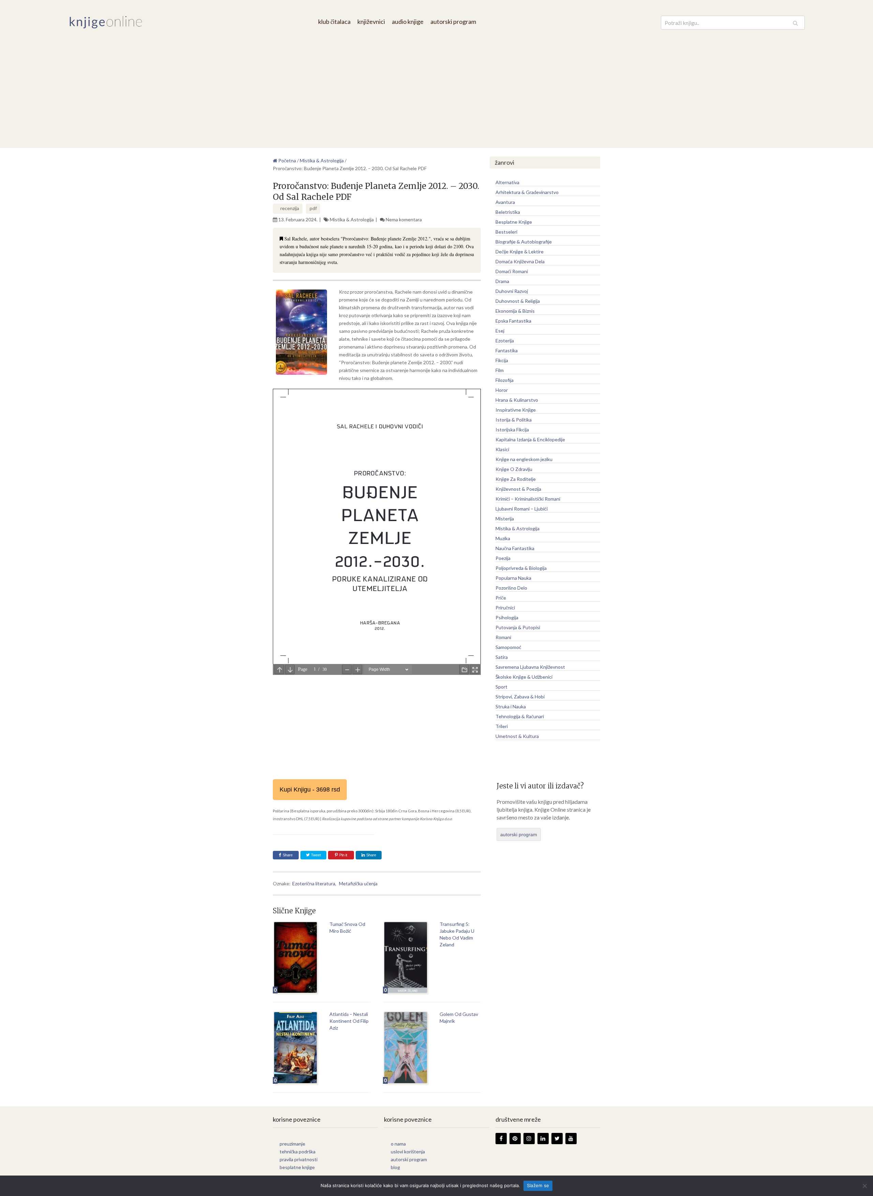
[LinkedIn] (543, 1138)
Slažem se (538, 1185)
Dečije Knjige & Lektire (519, 251)
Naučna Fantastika (514, 548)
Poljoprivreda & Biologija (521, 568)
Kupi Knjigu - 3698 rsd (310, 789)
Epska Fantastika (513, 321)
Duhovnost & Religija (517, 301)
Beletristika (507, 212)
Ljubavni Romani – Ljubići (521, 509)
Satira (501, 657)
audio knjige (408, 21)
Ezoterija (504, 340)
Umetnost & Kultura (517, 736)
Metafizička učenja (358, 883)
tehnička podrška (297, 1151)
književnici (371, 21)
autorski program (453, 21)
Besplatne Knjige (513, 222)
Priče (500, 598)
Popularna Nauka (513, 578)
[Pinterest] (515, 1138)
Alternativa (507, 182)
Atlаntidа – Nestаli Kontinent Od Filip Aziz (349, 1021)
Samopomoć (508, 647)
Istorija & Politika (513, 420)
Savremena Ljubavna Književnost (530, 667)
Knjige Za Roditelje (515, 479)
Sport (501, 687)
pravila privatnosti (298, 1159)
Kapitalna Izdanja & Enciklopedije (530, 439)
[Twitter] (557, 1138)
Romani (503, 637)
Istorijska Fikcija (512, 429)
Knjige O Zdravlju (513, 469)
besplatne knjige (297, 1167)
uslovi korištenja (408, 1151)
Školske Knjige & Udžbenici (523, 677)
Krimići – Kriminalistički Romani (527, 499)
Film (499, 370)
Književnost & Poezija (518, 489)
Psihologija (506, 617)
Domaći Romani (511, 271)
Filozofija (504, 380)
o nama (398, 1144)
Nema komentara (404, 219)
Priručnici (505, 607)
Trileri (501, 726)
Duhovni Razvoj (511, 291)
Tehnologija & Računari (519, 716)
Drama (502, 281)
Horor (501, 390)
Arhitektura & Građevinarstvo (527, 192)
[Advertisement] (436, 83)
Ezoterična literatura (313, 883)
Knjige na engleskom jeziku (523, 459)
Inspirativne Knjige (515, 410)
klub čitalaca (334, 21)
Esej (499, 331)
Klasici (502, 449)
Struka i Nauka (510, 706)
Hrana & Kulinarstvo (516, 400)
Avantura (505, 202)
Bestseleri (506, 232)
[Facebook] (501, 1138)
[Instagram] (529, 1138)
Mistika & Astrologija (352, 219)
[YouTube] (571, 1138)
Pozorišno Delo (511, 588)
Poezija (503, 558)
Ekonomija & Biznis (515, 311)
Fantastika (506, 350)
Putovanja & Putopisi (517, 627)
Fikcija (501, 360)
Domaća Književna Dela (520, 261)
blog (395, 1167)
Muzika (502, 538)
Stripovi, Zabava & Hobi (520, 696)
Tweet (315, 855)
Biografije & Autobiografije (523, 242)
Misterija (504, 518)
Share (288, 855)
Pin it (343, 855)
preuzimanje (292, 1144)
